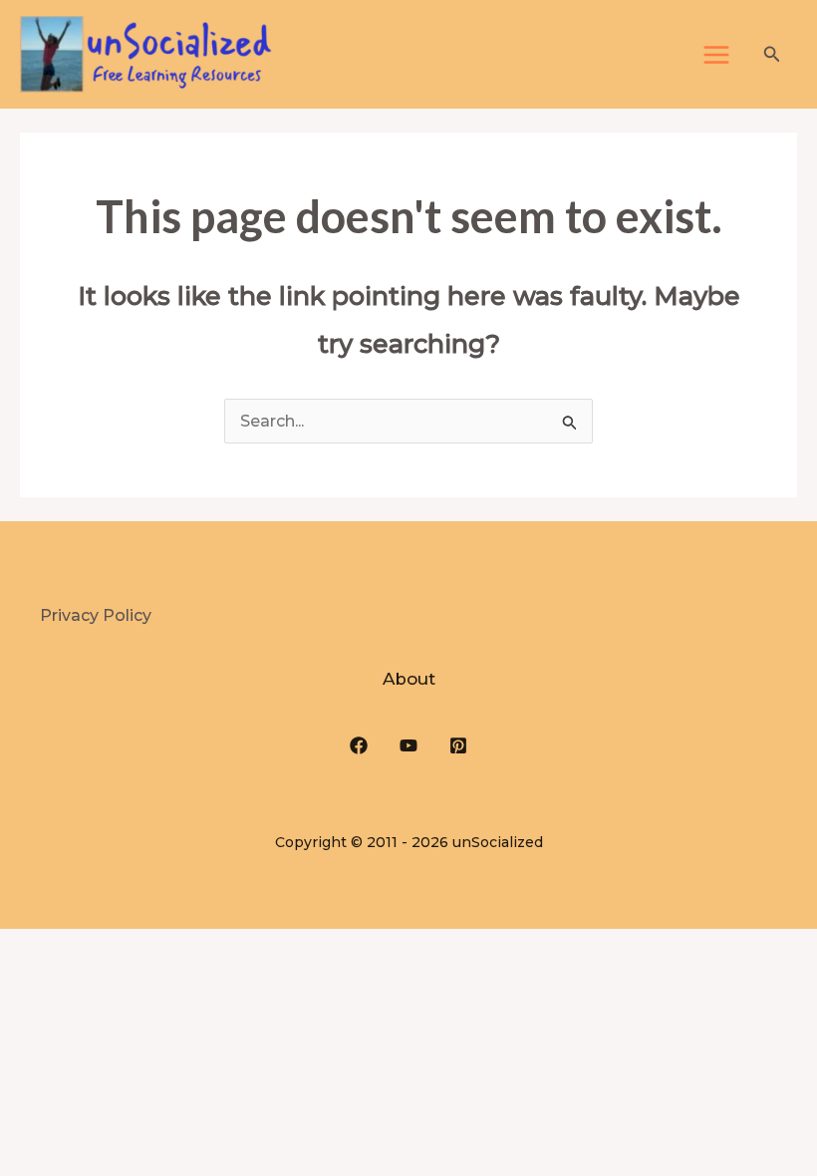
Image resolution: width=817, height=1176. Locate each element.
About (409, 679)
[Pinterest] (458, 745)
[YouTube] (408, 745)
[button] (772, 55)
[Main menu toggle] (716, 55)
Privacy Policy (95, 615)
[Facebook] (359, 745)
